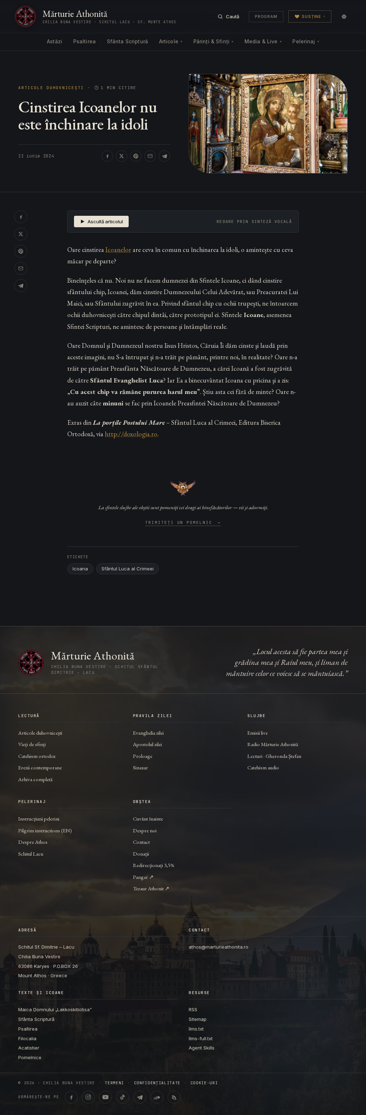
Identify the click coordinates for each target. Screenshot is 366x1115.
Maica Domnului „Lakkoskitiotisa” (55, 1009)
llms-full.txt (201, 1038)
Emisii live (257, 732)
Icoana (80, 568)
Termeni (114, 1083)
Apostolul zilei (147, 744)
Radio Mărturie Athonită (272, 744)
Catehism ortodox (36, 756)
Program (266, 16)
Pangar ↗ (143, 876)
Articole (170, 41)
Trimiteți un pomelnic (183, 523)
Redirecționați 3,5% (153, 865)
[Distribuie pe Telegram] (164, 156)
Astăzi (54, 41)
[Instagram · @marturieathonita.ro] (88, 1097)
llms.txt (196, 1029)
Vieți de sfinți (32, 744)
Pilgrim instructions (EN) (45, 830)
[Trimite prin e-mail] (150, 156)
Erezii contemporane (40, 767)
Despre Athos (33, 841)
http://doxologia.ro (131, 433)
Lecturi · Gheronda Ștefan (274, 756)
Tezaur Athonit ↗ (151, 888)
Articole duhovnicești (51, 88)
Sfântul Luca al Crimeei (128, 568)
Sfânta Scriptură (127, 41)
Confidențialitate (157, 1083)
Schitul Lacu (30, 853)
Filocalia (27, 1038)
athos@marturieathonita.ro (218, 947)
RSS (193, 1009)
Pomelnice (29, 1057)
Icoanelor (118, 249)
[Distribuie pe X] (121, 156)
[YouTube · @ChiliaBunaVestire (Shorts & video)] (105, 1097)
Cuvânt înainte (148, 818)
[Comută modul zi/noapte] (343, 16)
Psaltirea (84, 41)
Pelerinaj (305, 41)
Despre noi (145, 830)
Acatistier (28, 1048)
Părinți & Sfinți (213, 41)
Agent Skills (201, 1048)
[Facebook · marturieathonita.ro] (71, 1097)
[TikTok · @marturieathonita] (122, 1097)
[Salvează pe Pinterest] (136, 156)
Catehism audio (263, 767)
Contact (141, 841)
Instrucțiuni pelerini (38, 818)
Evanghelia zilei (148, 732)
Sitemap (198, 1019)
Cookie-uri (204, 1083)
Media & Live (263, 41)
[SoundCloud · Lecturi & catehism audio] (156, 1097)
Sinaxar (140, 767)
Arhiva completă (35, 779)
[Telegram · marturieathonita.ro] (139, 1097)
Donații (141, 853)
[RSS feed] (174, 1097)
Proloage (142, 756)
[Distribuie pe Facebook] (107, 156)
